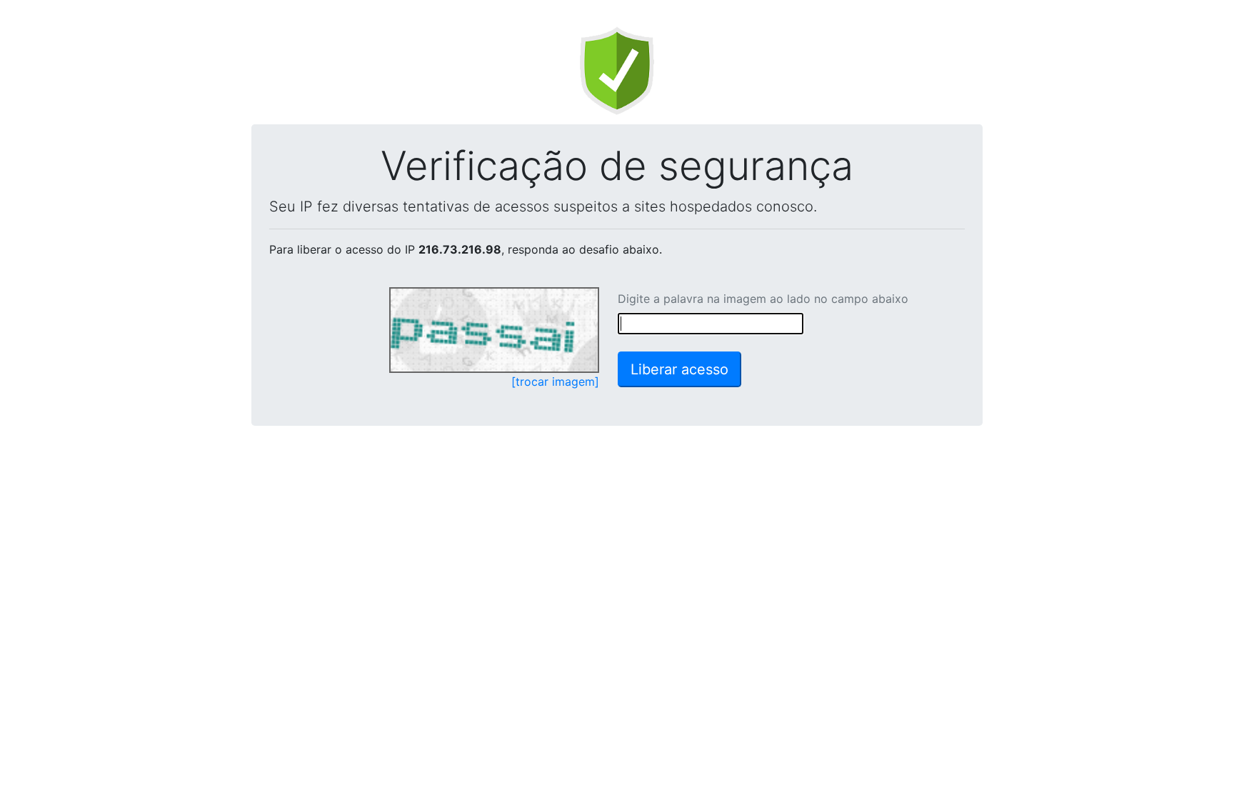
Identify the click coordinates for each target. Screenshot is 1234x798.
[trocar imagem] (555, 381)
